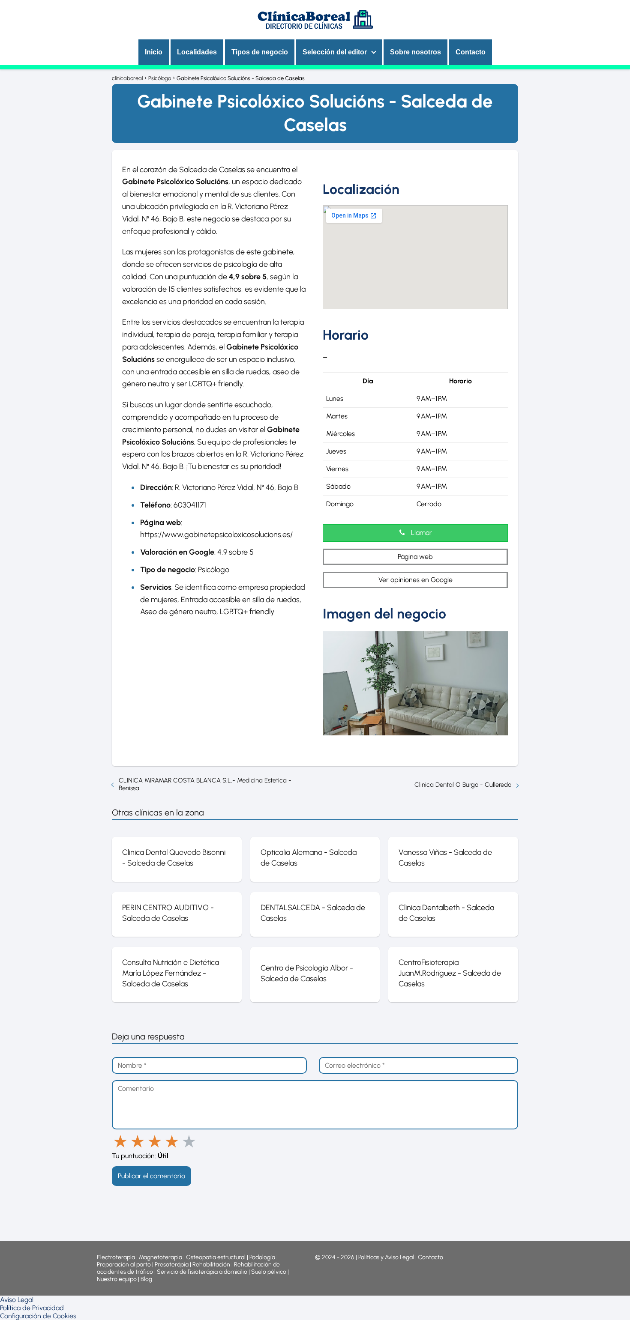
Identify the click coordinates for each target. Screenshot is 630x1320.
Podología (262, 1257)
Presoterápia (172, 1264)
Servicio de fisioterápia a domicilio (202, 1271)
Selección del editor (335, 52)
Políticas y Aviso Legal (386, 1257)
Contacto (471, 52)
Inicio (153, 52)
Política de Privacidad (32, 1308)
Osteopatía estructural (216, 1257)
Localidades (197, 52)
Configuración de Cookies (38, 1316)
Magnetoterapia (161, 1257)
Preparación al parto (124, 1264)
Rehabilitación (211, 1264)
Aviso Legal (16, 1300)
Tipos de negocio (259, 52)
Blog (146, 1279)
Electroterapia (116, 1257)
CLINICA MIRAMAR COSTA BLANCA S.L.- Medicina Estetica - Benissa (205, 784)
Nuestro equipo (117, 1279)
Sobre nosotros (415, 52)
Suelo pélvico (268, 1271)
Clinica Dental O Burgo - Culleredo (462, 784)
